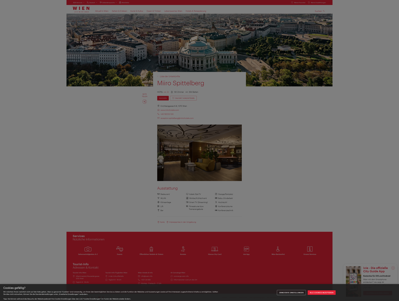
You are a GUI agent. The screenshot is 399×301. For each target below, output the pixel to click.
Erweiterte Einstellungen (291, 293)
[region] (199, 292)
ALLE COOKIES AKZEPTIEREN (322, 293)
